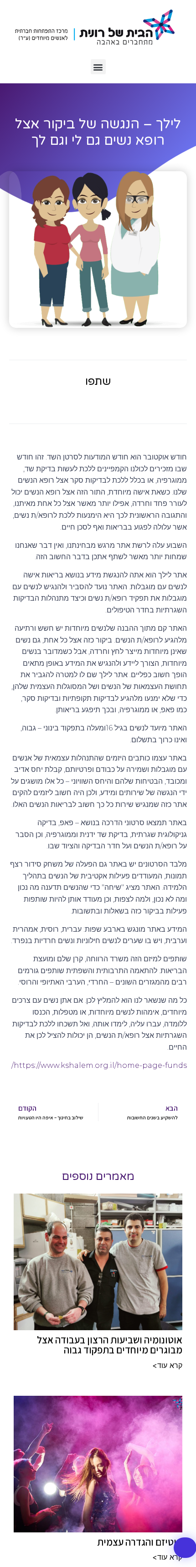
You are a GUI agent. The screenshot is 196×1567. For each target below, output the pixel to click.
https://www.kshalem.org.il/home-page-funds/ (99, 1065)
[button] (98, 66)
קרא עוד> (167, 1365)
